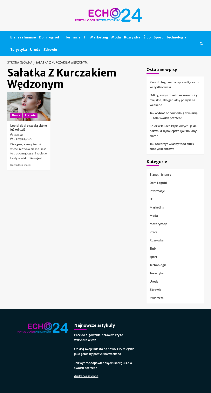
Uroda (35, 50)
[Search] (201, 43)
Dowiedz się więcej (20, 164)
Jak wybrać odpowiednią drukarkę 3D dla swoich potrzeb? (174, 115)
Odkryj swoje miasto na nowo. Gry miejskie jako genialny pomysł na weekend (174, 100)
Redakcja (18, 135)
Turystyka (18, 50)
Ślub (147, 37)
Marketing (99, 37)
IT (85, 37)
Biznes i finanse (23, 37)
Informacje (71, 37)
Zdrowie (50, 50)
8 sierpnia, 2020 (23, 138)
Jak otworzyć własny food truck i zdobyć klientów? (173, 146)
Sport (158, 37)
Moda (116, 37)
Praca (153, 232)
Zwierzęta (157, 298)
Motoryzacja (158, 224)
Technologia (176, 37)
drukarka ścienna (86, 376)
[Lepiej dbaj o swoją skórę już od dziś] (28, 106)
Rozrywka (132, 37)
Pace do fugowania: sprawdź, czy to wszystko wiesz (174, 84)
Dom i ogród (49, 37)
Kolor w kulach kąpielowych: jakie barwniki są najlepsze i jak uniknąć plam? (173, 131)
